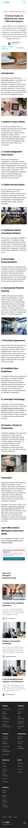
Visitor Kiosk (5, 746)
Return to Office (20, 713)
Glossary (4, 778)
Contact (20, 772)
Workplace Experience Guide (17, 11)
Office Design (5, 48)
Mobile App (5, 721)
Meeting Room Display (6, 725)
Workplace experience (21, 722)
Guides (4, 766)
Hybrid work (21, 709)
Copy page (20, 47)
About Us (20, 763)
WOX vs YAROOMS (5, 805)
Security (20, 769)
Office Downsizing (21, 717)
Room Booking (4, 713)
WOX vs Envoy (4, 796)
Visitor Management (6, 717)
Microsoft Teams (20, 737)
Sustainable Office (21, 727)
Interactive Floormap (5, 737)
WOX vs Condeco (4, 801)
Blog (5, 11)
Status (15, 817)
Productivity (11, 46)
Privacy (10, 817)
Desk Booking (6, 709)
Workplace (4, 46)
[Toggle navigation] (24, 2)
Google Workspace (21, 747)
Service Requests (5, 742)
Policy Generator (5, 774)
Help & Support (4, 770)
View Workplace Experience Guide (14, 558)
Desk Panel (5, 754)
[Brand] (6, 822)
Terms (4, 817)
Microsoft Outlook (20, 742)
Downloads (5, 781)
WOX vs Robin (4, 791)
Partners (20, 766)
